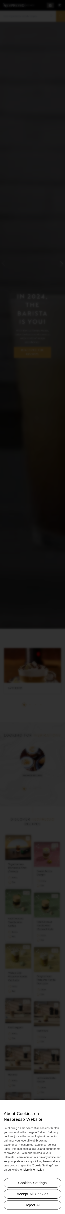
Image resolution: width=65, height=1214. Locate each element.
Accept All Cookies (32, 1194)
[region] (32, 1157)
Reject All (33, 1205)
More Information (33, 1169)
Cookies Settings (32, 1183)
